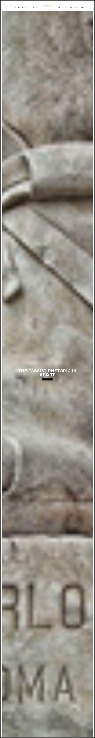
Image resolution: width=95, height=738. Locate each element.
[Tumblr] (89, 2)
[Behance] (82, 2)
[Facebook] (84, 2)
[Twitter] (91, 2)
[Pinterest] (87, 2)
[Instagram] (86, 2)
